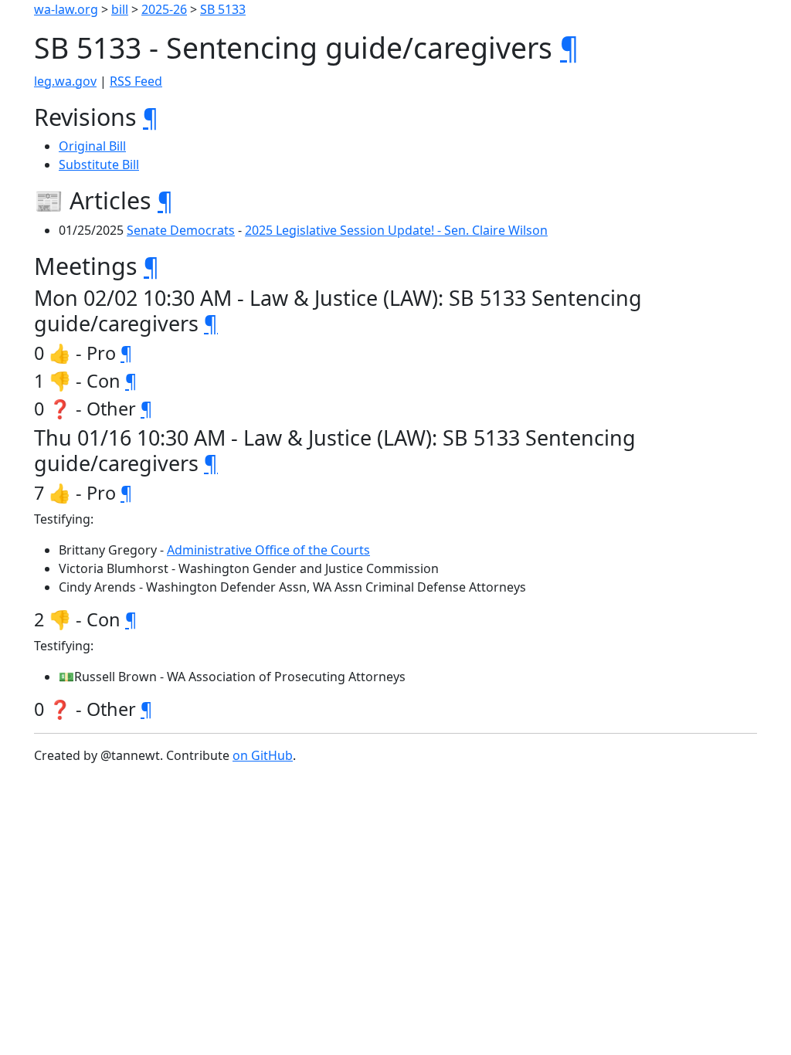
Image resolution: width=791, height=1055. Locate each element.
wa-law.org (66, 9)
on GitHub (263, 755)
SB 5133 (223, 9)
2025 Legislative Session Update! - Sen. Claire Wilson (396, 230)
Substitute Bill (99, 164)
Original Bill (92, 145)
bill (119, 9)
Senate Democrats (181, 230)
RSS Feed (136, 81)
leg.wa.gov (65, 81)
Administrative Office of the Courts (268, 549)
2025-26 (164, 9)
